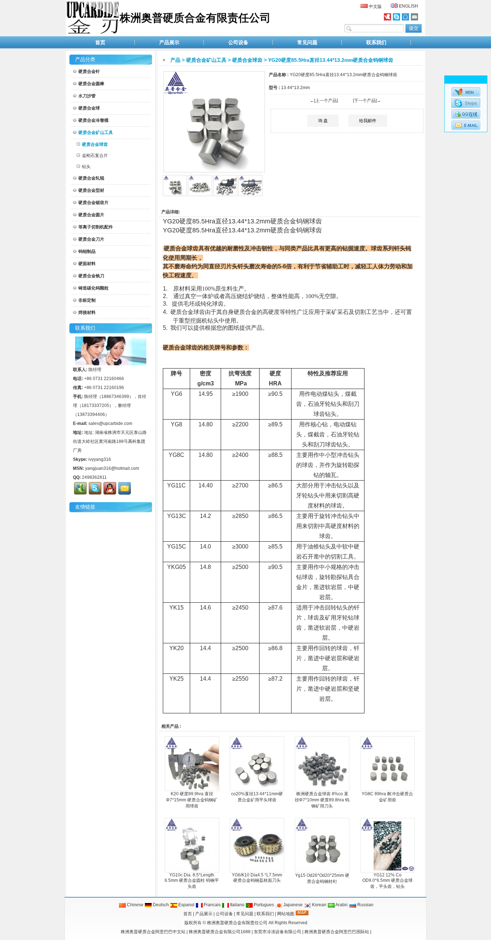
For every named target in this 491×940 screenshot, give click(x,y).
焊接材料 (87, 312)
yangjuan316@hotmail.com (112, 468)
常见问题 (307, 42)
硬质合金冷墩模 (93, 120)
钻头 (86, 166)
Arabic (341, 904)
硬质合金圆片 (91, 214)
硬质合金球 (89, 108)
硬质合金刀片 (91, 239)
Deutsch (160, 904)
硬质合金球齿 (247, 60)
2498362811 (94, 477)
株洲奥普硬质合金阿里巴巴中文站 (153, 931)
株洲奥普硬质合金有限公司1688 (220, 931)
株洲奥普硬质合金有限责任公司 (237, 922)
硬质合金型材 (91, 190)
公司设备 (238, 42)
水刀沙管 (87, 95)
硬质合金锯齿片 (93, 202)
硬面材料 (87, 263)
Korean (318, 904)
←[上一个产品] (324, 100)
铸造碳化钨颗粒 (93, 288)
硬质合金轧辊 (91, 178)
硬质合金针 (89, 71)
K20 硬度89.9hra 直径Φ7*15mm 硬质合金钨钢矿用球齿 (191, 800)
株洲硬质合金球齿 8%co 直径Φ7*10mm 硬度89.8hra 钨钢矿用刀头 (322, 800)
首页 (100, 42)
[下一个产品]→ (367, 100)
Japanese (292, 904)
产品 (175, 60)
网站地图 (285, 913)
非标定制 (87, 300)
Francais (212, 904)
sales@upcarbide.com (110, 423)
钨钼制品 (87, 251)
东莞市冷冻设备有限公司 (277, 931)
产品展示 (169, 42)
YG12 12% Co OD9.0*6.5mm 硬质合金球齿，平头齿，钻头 (387, 880)
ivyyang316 (99, 459)
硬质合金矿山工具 (206, 60)
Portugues (263, 904)
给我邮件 (367, 120)
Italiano (236, 904)
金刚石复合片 (95, 155)
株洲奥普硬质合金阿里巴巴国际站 (336, 931)
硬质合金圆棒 (91, 83)
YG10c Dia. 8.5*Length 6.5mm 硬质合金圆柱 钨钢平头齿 (192, 880)
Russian (364, 904)
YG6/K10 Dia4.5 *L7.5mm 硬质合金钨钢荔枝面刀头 (257, 877)
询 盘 (323, 120)
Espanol (185, 904)
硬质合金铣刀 (91, 275)
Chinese (134, 904)
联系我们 (376, 42)
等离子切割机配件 (95, 227)
